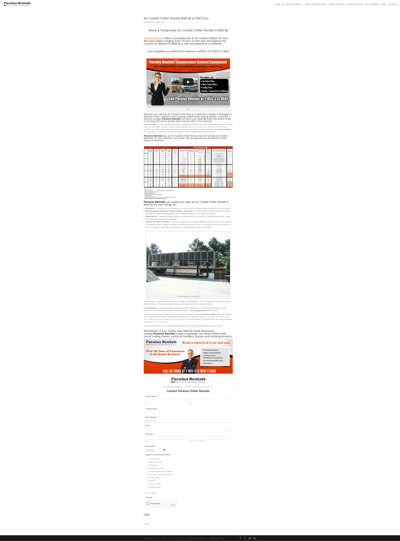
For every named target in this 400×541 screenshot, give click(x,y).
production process (200, 127)
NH (200, 387)
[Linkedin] (255, 538)
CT (181, 387)
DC (184, 387)
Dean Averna (150, 22)
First (146, 403)
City (146, 441)
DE (187, 387)
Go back (146, 524)
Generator (152, 481)
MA (190, 387)
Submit (147, 515)
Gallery (383, 4)
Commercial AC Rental (355, 4)
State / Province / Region (197, 441)
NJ (202, 387)
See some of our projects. (159, 322)
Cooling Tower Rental (336, 4)
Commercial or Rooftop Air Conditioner (161, 471)
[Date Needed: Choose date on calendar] (164, 450)
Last (190, 403)
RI (210, 387)
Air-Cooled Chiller (154, 459)
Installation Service (155, 487)
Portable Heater (154, 478)
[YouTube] (250, 538)
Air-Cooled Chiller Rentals (291, 4)
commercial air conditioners (178, 319)
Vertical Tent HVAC (155, 484)
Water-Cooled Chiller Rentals (315, 4)
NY (205, 387)
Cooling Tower (153, 465)
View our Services (216, 538)
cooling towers (158, 319)
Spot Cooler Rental (372, 4)
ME (197, 387)
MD (193, 387)
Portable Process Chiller (156, 468)
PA (208, 387)
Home (278, 4)
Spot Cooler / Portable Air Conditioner (160, 474)
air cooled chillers (209, 317)
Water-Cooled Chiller (155, 462)
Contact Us (393, 4)
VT (212, 387)
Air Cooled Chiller (177, 114)
